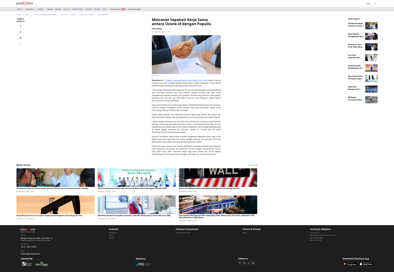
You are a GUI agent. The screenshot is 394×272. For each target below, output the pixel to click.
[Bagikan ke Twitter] (20, 32)
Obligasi (112, 238)
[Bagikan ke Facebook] (20, 26)
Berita (19, 9)
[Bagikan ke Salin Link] (20, 43)
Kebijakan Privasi (315, 240)
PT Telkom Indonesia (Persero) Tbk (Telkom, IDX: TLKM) (185, 80)
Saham (40, 9)
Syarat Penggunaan (316, 238)
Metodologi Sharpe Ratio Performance (323, 235)
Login (368, 3)
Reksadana (29, 9)
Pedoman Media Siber (183, 233)
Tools (104, 9)
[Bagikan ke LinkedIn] (20, 38)
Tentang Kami (314, 233)
